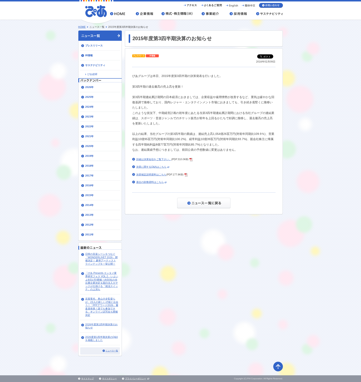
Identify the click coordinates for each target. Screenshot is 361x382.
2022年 (89, 126)
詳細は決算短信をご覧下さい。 (153, 159)
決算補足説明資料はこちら (151, 174)
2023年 (89, 116)
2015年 (89, 195)
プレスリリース (94, 45)
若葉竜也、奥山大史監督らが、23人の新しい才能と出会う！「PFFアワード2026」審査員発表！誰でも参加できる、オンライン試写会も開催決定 (101, 307)
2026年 (89, 87)
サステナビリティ (95, 65)
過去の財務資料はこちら (150, 182)
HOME (82, 27)
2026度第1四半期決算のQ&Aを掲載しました (101, 339)
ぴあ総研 (92, 74)
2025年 (89, 97)
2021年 (89, 136)
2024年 (89, 106)
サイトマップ (87, 378)
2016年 (89, 185)
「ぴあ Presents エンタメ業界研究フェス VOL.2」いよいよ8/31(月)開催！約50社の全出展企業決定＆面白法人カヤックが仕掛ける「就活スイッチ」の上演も (101, 281)
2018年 (89, 165)
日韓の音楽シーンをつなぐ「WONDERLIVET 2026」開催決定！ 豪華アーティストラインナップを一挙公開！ (101, 259)
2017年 (89, 175)
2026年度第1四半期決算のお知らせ (101, 326)
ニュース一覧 (112, 351)
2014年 (89, 205)
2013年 (89, 214)
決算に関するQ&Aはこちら (151, 166)
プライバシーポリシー (135, 378)
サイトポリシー (109, 378)
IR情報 (89, 55)
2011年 (89, 234)
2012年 (89, 224)
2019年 (89, 156)
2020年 (89, 146)
